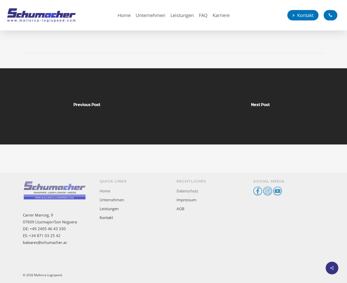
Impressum (186, 199)
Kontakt (106, 217)
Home (105, 190)
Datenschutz (187, 190)
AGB (180, 208)
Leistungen (109, 208)
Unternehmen (112, 199)
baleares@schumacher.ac (45, 242)
